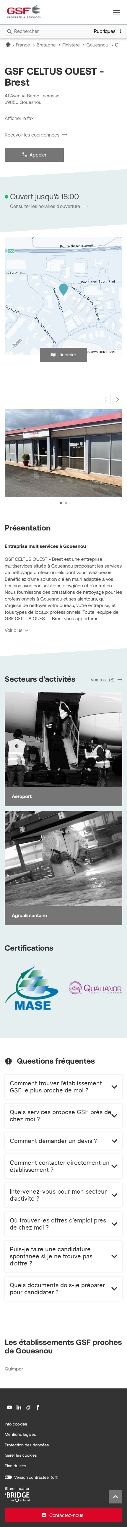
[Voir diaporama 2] (66, 503)
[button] (116, 12)
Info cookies (16, 1424)
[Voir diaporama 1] (61, 503)
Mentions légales (20, 1435)
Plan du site (15, 1465)
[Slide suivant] (117, 399)
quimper (14, 1369)
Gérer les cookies (21, 1455)
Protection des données (27, 1445)
